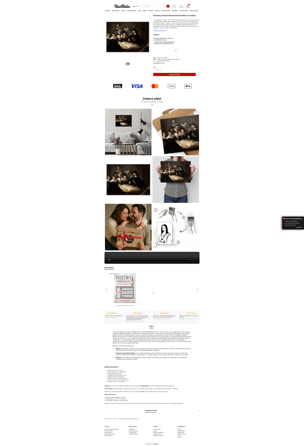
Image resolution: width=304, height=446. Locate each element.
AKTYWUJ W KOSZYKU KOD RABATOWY (152, 232)
